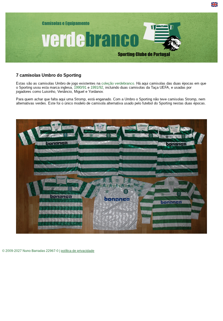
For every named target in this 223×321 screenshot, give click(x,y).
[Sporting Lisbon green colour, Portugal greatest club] (214, 5)
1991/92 (97, 87)
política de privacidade (77, 251)
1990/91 (80, 87)
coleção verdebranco (117, 83)
